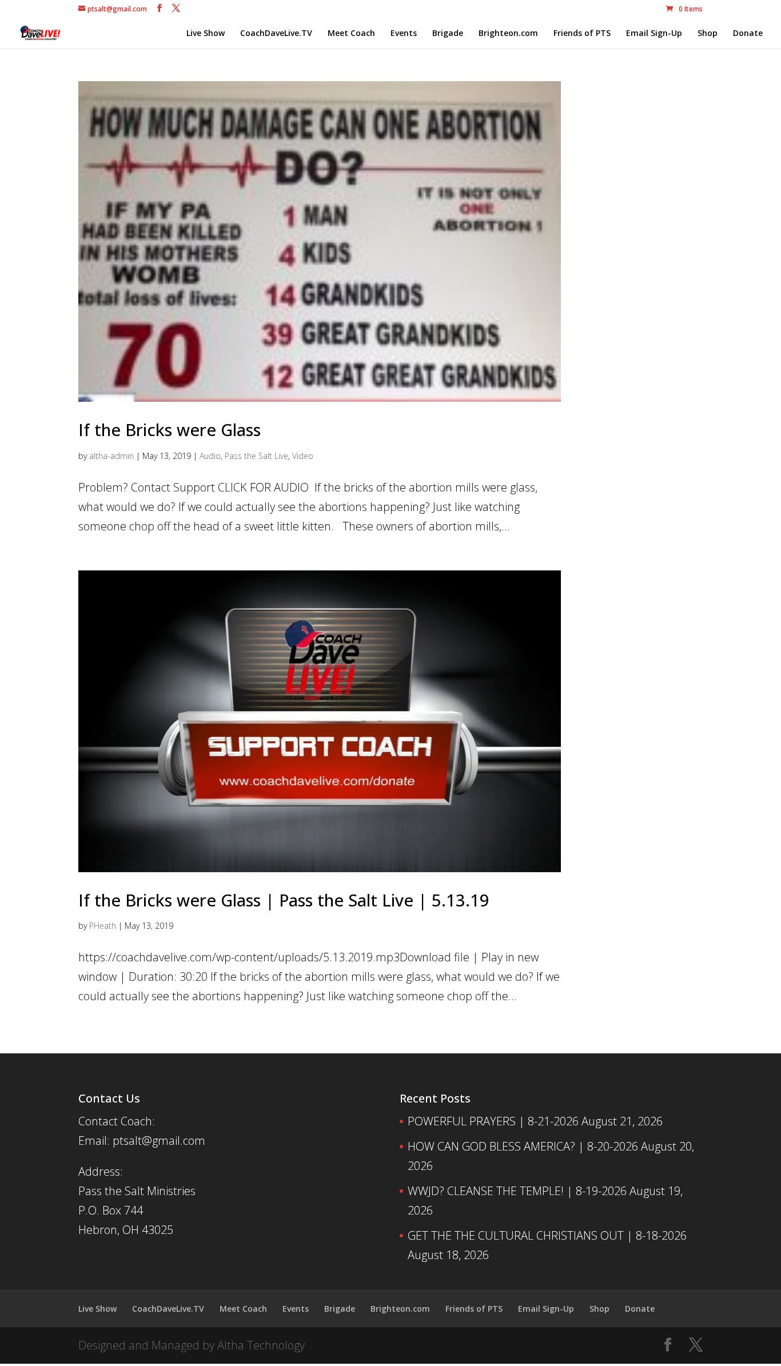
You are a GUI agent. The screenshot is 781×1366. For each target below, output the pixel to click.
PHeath (102, 925)
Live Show (205, 33)
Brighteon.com (508, 33)
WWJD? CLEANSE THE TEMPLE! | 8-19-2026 (517, 1191)
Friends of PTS (582, 33)
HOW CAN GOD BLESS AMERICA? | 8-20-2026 (523, 1146)
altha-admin (111, 455)
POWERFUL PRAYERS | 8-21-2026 (493, 1121)
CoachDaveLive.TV (276, 33)
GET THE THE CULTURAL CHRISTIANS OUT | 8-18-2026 (547, 1235)
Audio (210, 455)
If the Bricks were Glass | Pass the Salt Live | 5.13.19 (283, 900)
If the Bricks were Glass (169, 429)
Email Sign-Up (654, 33)
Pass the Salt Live (256, 455)
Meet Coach (351, 33)
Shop (708, 33)
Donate (748, 33)
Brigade (447, 33)
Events (403, 33)
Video (302, 455)
